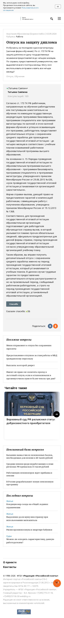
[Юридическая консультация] (11, 18)
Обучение (19, 76)
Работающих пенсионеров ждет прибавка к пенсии (29, 474)
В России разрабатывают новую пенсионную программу (29, 483)
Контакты (9, 567)
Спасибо (13, 304)
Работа (19, 36)
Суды (9, 536)
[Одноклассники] (55, 326)
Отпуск (9, 76)
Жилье (9, 501)
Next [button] (56, 414)
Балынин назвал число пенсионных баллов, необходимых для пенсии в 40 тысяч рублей (29, 456)
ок (58, 7)
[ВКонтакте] (50, 326)
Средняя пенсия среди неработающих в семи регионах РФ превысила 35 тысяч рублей (29, 465)
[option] (32, 415)
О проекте (9, 562)
